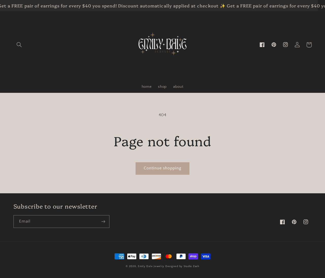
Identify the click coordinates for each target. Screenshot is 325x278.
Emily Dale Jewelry (151, 266)
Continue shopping (163, 168)
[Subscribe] (103, 221)
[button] (19, 45)
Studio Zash (191, 266)
